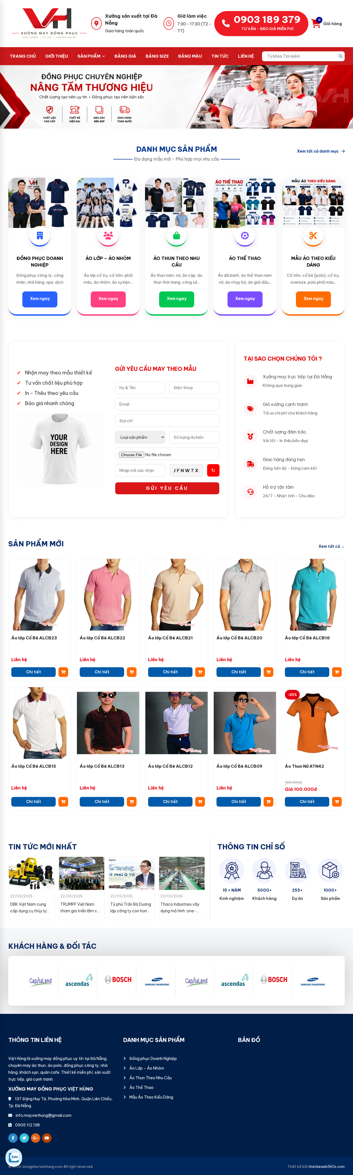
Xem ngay (40, 298)
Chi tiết (33, 671)
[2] (118, 981)
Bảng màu (190, 56)
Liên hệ (246, 56)
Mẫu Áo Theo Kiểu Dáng (151, 1097)
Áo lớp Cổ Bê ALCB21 (170, 637)
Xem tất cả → (332, 546)
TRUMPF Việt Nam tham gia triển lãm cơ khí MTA (29, 911)
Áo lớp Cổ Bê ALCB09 (239, 766)
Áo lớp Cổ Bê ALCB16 (307, 637)
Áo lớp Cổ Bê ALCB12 (170, 766)
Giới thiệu (56, 56)
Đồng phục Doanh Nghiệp (153, 1058)
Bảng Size (157, 56)
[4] (40, 981)
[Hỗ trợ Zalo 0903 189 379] (14, 1158)
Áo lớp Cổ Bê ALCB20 (239, 637)
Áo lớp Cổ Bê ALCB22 (102, 637)
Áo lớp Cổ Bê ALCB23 (34, 637)
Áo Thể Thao (245, 258)
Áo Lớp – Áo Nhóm (108, 258)
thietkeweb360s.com (326, 1167)
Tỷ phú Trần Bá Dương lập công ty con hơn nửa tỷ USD (80, 911)
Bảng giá (125, 56)
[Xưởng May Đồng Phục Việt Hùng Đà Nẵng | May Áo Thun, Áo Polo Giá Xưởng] (49, 23)
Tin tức (220, 56)
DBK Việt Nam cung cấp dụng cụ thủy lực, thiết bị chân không (180, 911)
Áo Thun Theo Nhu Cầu (150, 1077)
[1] (79, 980)
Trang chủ (23, 56)
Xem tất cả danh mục (318, 151)
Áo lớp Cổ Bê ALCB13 (102, 766)
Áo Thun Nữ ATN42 (304, 766)
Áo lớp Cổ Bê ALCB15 (33, 766)
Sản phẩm (88, 56)
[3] (157, 981)
